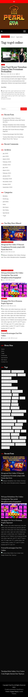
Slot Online (6, 210)
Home (3, 349)
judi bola (15, 394)
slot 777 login (15, 434)
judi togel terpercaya (9, 94)
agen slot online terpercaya (9, 381)
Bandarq (5, 196)
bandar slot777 (6, 391)
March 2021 (6, 170)
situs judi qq (19, 424)
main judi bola (6, 404)
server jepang (15, 407)
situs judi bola (6, 414)
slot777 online (6, 437)
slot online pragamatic (19, 441)
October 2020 (7, 184)
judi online (15, 398)
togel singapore (21, 95)
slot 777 (17, 431)
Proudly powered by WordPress (14, 689)
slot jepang (15, 437)
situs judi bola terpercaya (9, 421)
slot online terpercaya (8, 444)
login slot (14, 401)
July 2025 (5, 153)
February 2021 (7, 173)
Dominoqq (5, 199)
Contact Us (4, 362)
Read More (3, 87)
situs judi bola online (17, 414)
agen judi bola (6, 371)
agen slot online (6, 378)
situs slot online (17, 427)
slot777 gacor (5, 434)
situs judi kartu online (7, 424)
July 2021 (5, 167)
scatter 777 (15, 404)
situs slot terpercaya (7, 431)
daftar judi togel (18, 92)
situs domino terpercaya (19, 411)
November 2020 (7, 181)
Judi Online (5, 201)
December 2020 (7, 179)
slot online (23, 437)
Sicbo (4, 204)
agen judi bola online (17, 371)
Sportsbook (6, 213)
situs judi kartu (22, 421)
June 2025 (6, 156)
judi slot (22, 398)
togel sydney (4, 97)
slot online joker (6, 441)
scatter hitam (5, 407)
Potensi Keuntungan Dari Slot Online (13, 134)
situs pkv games (6, 427)
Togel (3, 64)
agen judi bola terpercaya (9, 374)
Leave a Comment (6, 98)
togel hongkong (8, 95)
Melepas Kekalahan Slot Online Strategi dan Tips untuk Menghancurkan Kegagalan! (12, 275)
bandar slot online (17, 391)
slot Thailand (5, 447)
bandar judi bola (6, 384)
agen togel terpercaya (16, 90)
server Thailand (6, 411)
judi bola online (6, 398)
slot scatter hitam (20, 444)
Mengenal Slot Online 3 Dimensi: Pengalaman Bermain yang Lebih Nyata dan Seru (14, 120)
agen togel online (6, 90)
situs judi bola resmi (7, 417)
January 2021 (6, 176)
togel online (15, 95)
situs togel (16, 94)
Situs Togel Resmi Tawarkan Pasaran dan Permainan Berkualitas (14, 69)
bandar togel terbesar (9, 92)
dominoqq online (6, 394)
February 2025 (7, 162)
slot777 (24, 431)
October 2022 (7, 164)
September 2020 (7, 187)
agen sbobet (21, 374)
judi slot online (6, 401)
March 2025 (6, 159)
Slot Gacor (5, 207)
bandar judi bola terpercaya (9, 388)
